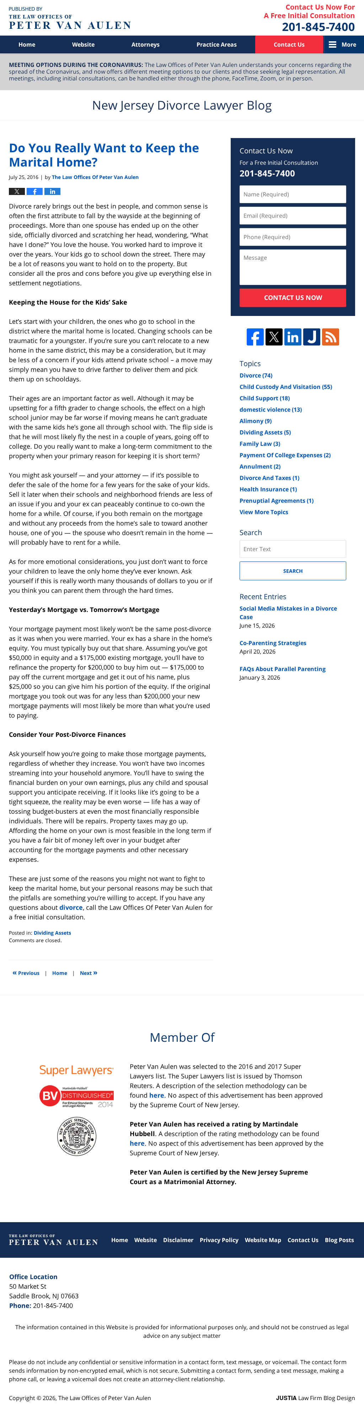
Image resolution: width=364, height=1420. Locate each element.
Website (83, 44)
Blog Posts (339, 1240)
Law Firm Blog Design (315, 1398)
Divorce (256, 375)
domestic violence (271, 409)
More (349, 44)
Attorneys (146, 44)
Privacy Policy (219, 1240)
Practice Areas (217, 44)
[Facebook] (255, 336)
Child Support (265, 398)
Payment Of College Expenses (285, 455)
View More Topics (264, 512)
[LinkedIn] (292, 336)
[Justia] (311, 336)
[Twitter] (274, 336)
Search (293, 571)
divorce (71, 907)
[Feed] (330, 336)
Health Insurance (268, 489)
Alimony (256, 421)
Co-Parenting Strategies (273, 643)
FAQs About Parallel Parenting (283, 669)
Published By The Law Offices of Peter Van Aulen (309, 18)
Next (88, 972)
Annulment (260, 466)
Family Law (260, 444)
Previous (25, 972)
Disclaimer (178, 1240)
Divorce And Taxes (269, 478)
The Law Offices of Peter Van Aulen (104, 1398)
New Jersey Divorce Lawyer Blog (70, 18)
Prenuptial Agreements (277, 501)
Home (26, 44)
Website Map (263, 1240)
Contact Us (289, 44)
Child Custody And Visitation (286, 387)
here (156, 1095)
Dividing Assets (52, 932)
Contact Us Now (293, 297)
